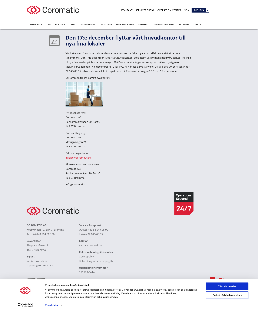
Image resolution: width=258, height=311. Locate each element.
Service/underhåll (88, 24)
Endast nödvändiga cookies (227, 295)
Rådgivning (60, 24)
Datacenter (106, 24)
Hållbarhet (184, 24)
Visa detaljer (51, 305)
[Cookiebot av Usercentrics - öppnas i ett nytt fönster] (25, 305)
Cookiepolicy (86, 256)
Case (49, 24)
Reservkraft (143, 24)
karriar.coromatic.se (90, 245)
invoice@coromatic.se (78, 157)
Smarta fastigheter (125, 24)
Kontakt (126, 10)
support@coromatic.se (40, 265)
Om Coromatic (35, 24)
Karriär (197, 24)
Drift (72, 24)
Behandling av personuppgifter (97, 261)
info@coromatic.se (37, 261)
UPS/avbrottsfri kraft (164, 24)
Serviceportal (144, 10)
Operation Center (169, 10)
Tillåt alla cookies (227, 286)
